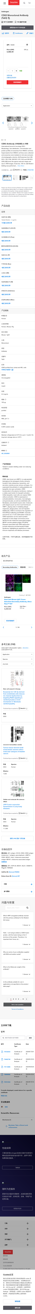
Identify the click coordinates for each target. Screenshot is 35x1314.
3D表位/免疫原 (5, 370)
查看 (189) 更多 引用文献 (17, 838)
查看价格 (9, 75)
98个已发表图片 (8, 22)
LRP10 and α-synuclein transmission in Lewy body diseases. (12, 806)
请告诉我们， (26, 648)
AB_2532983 (5, 453)
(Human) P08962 (14, 872)
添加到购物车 (17, 82)
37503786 (30, 170)
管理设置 (17, 1301)
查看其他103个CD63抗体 (17, 27)
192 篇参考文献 (21, 22)
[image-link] (17, 123)
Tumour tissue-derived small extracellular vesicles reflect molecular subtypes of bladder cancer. (14, 750)
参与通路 (7, 891)
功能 (5, 884)
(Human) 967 (16, 876)
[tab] (17, 884)
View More (21, 166)
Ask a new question (17, 1004)
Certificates (19, 33)
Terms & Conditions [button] (18, 1009)
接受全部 (17, 1308)
